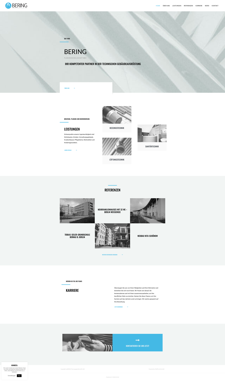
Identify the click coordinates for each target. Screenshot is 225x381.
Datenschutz (116, 377)
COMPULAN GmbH (159, 369)
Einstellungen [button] (12, 375)
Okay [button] (19, 375)
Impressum (109, 377)
